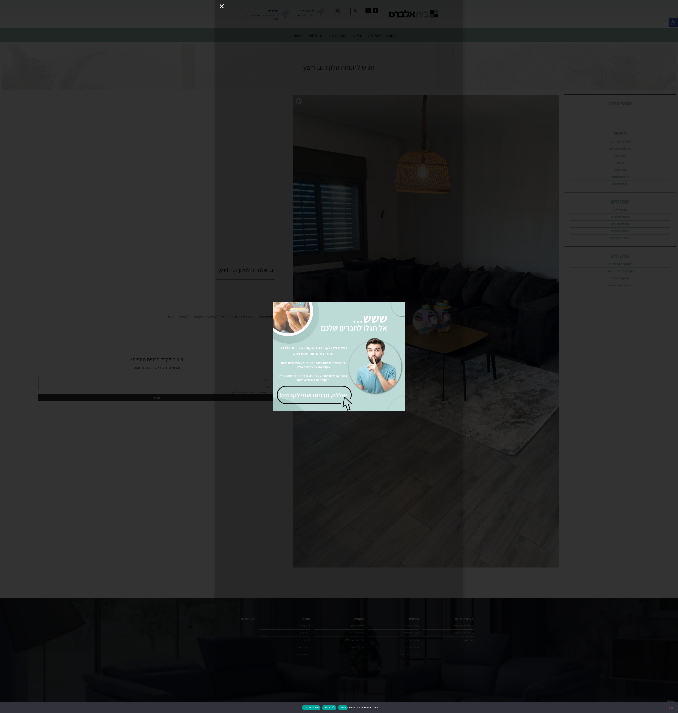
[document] (339, 356)
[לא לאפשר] (672, 707)
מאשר (343, 707)
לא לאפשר (329, 707)
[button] (222, 6)
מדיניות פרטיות (311, 707)
